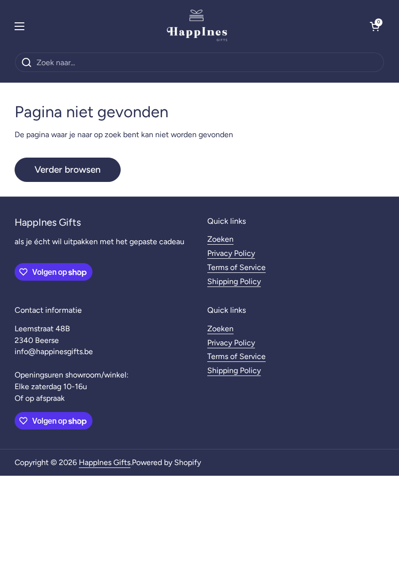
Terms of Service (236, 267)
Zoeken (220, 239)
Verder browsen (68, 169)
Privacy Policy (231, 253)
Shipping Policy (234, 281)
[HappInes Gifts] (197, 26)
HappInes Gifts (104, 462)
